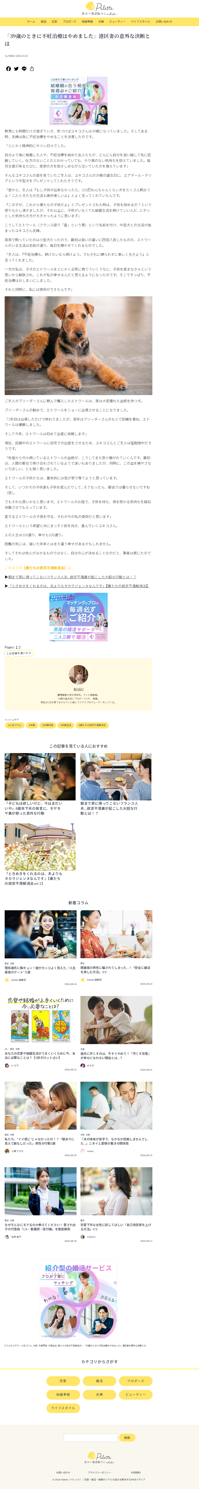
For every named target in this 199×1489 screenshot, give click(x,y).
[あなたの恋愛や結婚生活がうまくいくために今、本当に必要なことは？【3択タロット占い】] (41, 1041)
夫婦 (101, 21)
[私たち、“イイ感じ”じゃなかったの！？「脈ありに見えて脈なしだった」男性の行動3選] (41, 1127)
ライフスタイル (140, 21)
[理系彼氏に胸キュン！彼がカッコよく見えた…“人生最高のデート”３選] (41, 955)
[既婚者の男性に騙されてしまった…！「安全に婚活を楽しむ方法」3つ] (116, 955)
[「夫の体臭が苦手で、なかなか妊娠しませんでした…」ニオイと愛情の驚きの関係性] (116, 1127)
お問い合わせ (164, 21)
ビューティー (117, 21)
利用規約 (136, 1472)
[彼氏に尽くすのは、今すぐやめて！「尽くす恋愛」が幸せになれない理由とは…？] (116, 1041)
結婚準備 (87, 21)
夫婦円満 (48, 725)
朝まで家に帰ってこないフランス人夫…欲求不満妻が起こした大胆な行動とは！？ (72, 577)
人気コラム (15, 725)
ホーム (31, 21)
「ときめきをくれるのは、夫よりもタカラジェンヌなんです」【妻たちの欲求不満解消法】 (79, 586)
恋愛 (54, 21)
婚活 (43, 21)
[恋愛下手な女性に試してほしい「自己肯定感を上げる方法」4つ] (116, 1212)
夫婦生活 (66, 725)
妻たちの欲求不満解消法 (93, 725)
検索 (127, 1438)
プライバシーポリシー (99, 1472)
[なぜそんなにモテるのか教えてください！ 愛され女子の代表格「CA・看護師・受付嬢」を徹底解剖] (41, 1212)
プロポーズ (69, 21)
